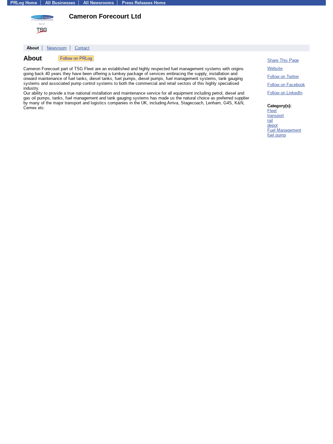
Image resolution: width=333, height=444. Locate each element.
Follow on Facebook (286, 84)
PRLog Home (23, 2)
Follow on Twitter (283, 76)
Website (275, 68)
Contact (82, 48)
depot (272, 125)
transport (275, 115)
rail (270, 120)
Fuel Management (284, 130)
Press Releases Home (144, 2)
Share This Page (283, 60)
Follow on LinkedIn (284, 92)
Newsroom (57, 48)
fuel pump (276, 135)
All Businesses (60, 2)
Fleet (272, 110)
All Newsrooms (98, 2)
